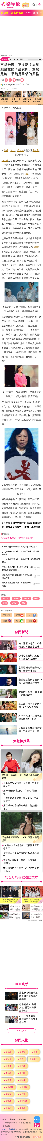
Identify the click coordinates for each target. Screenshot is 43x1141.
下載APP (6, 615)
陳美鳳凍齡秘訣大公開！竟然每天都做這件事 (17, 576)
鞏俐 (12, 150)
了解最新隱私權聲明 (23, 1137)
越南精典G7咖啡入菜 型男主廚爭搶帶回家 (27, 1007)
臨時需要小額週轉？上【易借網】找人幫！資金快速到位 (14, 916)
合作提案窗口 (24, 1123)
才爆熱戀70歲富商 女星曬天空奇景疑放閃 (21, 785)
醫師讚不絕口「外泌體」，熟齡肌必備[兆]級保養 (36, 908)
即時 (28, 12)
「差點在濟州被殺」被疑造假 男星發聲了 (21, 799)
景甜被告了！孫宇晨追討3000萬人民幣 (21, 854)
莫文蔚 (20, 150)
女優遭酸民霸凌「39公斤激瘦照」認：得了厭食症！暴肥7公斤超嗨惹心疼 (26, 100)
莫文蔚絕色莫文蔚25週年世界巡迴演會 (17, 538)
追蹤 (5, 621)
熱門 (35, 12)
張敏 (26, 174)
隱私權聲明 (21, 1119)
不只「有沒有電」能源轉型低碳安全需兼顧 (28, 1019)
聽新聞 (4, 59)
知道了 (37, 1137)
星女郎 (36, 150)
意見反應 (6, 1126)
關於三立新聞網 (9, 1119)
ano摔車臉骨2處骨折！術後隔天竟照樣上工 (21, 847)
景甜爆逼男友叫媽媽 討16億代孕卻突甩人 (21, 869)
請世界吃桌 (17, 12)
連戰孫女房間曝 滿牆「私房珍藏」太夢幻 (21, 862)
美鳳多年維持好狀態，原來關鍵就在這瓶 (17, 584)
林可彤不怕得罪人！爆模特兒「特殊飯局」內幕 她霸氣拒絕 (36, 916)
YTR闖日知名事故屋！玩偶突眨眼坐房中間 (19, 547)
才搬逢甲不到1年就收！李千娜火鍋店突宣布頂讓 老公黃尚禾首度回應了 (11, 900)
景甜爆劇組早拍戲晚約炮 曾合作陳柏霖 (21, 807)
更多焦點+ (21, 1031)
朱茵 (6, 150)
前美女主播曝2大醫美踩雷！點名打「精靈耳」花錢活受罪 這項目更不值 (16, 100)
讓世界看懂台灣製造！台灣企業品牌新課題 (28, 995)
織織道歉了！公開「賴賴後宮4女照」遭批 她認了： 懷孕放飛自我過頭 (5, 100)
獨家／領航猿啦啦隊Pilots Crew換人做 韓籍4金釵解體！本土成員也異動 (31, 900)
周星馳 (5, 160)
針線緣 (5, 12)
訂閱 (18, 615)
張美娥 (36, 247)
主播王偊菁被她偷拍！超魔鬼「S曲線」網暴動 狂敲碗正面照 (37, 100)
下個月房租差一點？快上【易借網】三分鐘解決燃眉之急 (14, 908)
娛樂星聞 (3, 55)
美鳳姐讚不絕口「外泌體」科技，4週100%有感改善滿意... (17, 568)
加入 (30, 615)
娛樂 (10, 55)
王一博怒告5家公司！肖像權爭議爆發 (20, 792)
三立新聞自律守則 (10, 1123)
